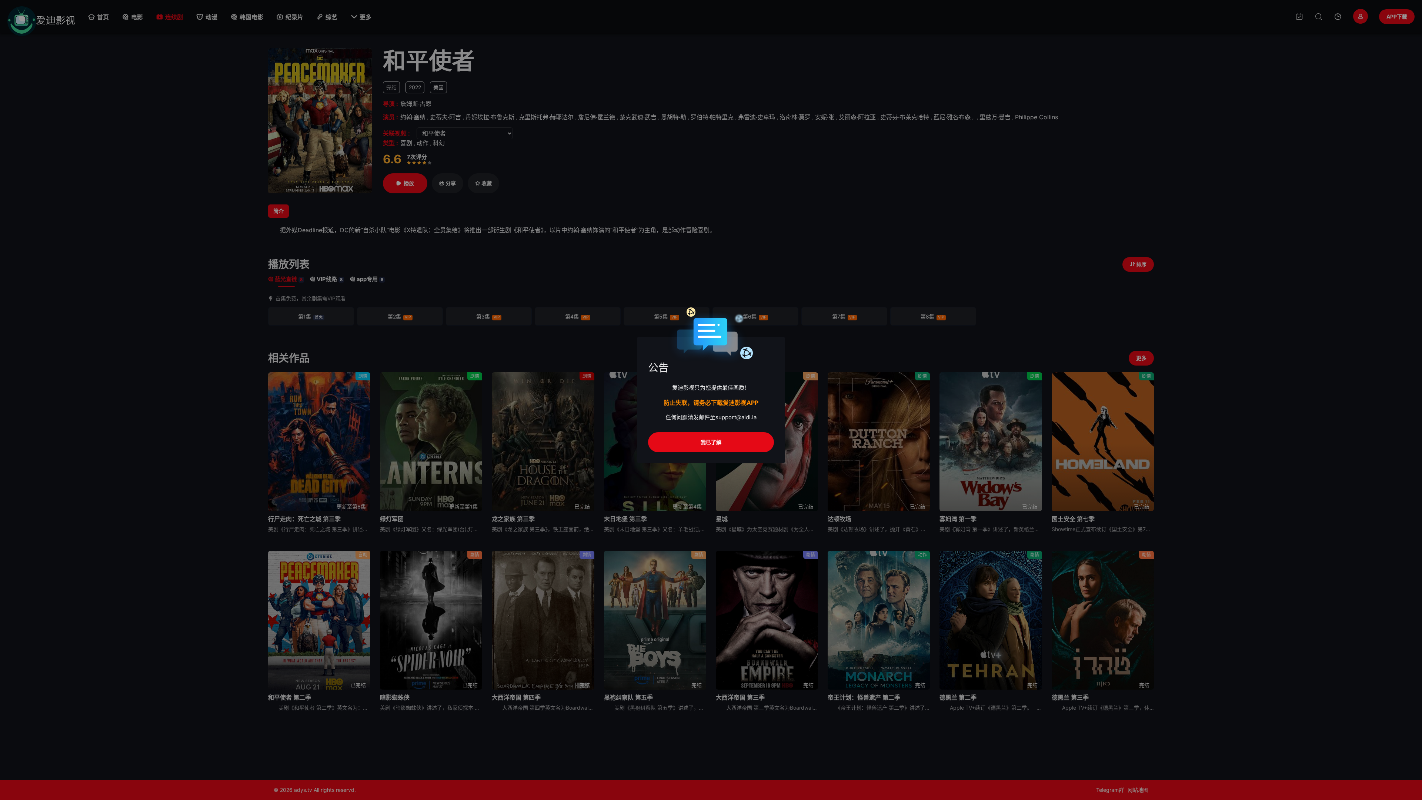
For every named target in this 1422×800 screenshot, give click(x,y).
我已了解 (711, 442)
